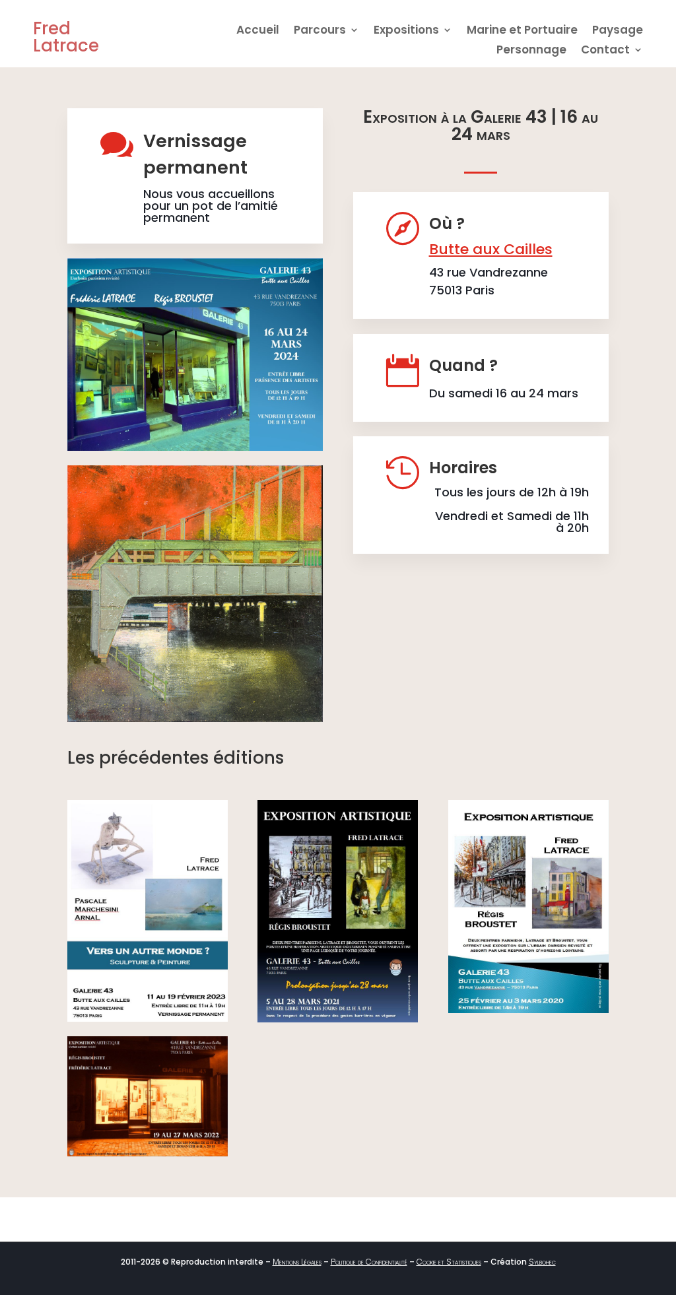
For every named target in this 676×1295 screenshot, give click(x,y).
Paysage (617, 31)
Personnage (531, 51)
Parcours (320, 31)
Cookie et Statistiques (449, 1261)
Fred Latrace (66, 37)
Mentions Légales (297, 1261)
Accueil (257, 31)
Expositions (406, 31)
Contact (605, 51)
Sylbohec (542, 1261)
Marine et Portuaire (522, 31)
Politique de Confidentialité (369, 1261)
